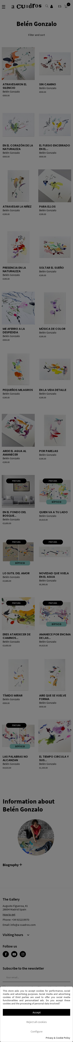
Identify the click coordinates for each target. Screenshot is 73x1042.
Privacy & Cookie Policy (58, 1037)
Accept (37, 1012)
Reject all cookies (36, 1022)
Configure (37, 1031)
